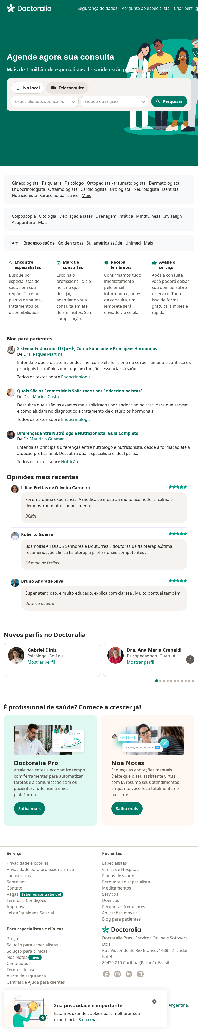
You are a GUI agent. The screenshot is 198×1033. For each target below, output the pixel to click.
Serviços (110, 894)
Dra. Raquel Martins (42, 354)
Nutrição (69, 462)
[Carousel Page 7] (178, 681)
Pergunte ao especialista (146, 8)
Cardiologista (94, 189)
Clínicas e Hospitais (120, 869)
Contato (14, 888)
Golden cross (71, 243)
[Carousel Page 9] (186, 681)
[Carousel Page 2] (160, 681)
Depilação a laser (76, 216)
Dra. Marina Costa (41, 396)
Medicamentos (116, 888)
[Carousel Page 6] (175, 681)
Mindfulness (148, 216)
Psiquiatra (52, 183)
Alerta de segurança (26, 976)
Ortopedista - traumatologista (116, 183)
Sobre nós (17, 882)
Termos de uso (21, 970)
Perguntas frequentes (123, 906)
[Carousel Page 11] (193, 681)
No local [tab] (33, 89)
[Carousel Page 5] (171, 681)
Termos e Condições (26, 900)
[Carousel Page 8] (182, 681)
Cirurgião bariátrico (59, 195)
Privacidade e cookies (28, 863)
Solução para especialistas (32, 945)
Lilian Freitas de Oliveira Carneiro (55, 487)
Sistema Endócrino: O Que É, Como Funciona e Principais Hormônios (87, 348)
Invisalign (172, 216)
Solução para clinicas (27, 951)
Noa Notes (23, 957)
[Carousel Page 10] (189, 681)
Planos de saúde (118, 875)
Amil (16, 243)
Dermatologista (164, 183)
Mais (86, 195)
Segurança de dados (98, 8)
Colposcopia (24, 216)
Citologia (47, 216)
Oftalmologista (63, 189)
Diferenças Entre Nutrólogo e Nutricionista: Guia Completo (77, 433)
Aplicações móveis (120, 913)
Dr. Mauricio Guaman (44, 439)
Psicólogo (74, 183)
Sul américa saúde (104, 243)
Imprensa (16, 906)
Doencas (110, 900)
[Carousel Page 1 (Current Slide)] (157, 681)
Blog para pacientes (121, 919)
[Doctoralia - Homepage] (39, 8)
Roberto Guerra (37, 534)
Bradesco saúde (39, 243)
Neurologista (146, 189)
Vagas (34, 894)
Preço (12, 938)
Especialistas (114, 863)
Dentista (170, 189)
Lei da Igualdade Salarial (30, 913)
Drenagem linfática (114, 216)
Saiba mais (29, 808)
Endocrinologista (28, 189)
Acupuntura (23, 222)
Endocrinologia (76, 377)
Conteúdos (17, 963)
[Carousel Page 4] (168, 681)
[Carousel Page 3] (164, 681)
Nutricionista (24, 195)
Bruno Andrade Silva (42, 581)
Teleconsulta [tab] (74, 89)
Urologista (120, 189)
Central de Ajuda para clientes (36, 982)
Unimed (133, 243)
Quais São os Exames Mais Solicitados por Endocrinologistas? (80, 391)
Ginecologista (25, 183)
